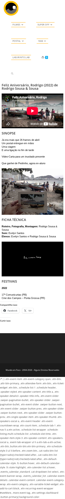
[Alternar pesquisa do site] (12, 73)
